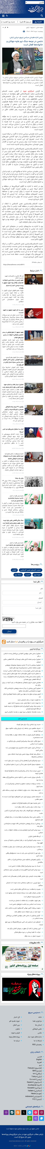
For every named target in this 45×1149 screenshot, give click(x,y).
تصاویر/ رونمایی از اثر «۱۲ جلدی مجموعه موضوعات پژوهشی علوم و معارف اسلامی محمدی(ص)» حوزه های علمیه (23, 666)
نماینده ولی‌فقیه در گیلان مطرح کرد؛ (13, 454)
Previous (39, 990)
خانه (40, 1017)
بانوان (18, 1029)
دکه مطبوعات (34, 942)
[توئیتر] (23, 1112)
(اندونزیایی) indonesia (33, 1096)
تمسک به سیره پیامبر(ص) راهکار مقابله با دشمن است (24, 866)
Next (5, 990)
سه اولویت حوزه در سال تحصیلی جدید (29, 700)
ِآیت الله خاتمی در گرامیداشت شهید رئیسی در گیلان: (14, 277)
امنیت (27, 574)
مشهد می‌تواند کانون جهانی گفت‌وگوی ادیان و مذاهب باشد (23, 908)
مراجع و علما (37, 1021)
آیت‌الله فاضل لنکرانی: (34, 836)
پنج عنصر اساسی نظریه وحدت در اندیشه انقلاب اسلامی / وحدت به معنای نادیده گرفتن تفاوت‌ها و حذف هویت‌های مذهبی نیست (22, 672)
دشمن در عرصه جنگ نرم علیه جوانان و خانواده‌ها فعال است (25, 43)
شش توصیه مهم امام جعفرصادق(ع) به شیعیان (26, 803)
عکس (40, 1033)
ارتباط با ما (38, 1040)
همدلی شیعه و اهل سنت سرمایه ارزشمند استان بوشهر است (23, 893)
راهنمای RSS (37, 1044)
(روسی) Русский (36, 1079)
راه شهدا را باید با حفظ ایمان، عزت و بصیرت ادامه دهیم (24, 703)
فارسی (39, 1056)
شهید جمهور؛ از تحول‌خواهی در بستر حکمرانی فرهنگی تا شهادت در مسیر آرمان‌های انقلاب (12, 335)
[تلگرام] (29, 1112)
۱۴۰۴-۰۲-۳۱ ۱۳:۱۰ (17, 424)
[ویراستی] (41, 1118)
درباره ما (17, 1040)
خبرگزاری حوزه (28, 91)
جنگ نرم (18, 574)
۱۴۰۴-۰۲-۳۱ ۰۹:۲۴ (17, 473)
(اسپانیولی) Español (34, 1082)
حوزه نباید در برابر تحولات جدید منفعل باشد (27, 912)
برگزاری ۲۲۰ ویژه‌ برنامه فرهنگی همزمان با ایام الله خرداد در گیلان (13, 408)
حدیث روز (38, 21)
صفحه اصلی (39, 28)
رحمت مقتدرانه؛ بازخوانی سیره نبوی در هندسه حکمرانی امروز (23, 712)
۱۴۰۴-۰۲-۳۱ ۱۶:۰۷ (17, 352)
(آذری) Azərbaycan (35, 1085)
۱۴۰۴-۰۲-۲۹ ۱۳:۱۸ (17, 515)
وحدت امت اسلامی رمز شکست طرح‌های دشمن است (25, 904)
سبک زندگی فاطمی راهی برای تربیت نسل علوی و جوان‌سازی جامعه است (13, 521)
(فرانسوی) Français (35, 1068)
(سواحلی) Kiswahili (35, 1088)
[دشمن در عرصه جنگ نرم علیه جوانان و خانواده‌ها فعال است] (22, 61)
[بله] (12, 1112)
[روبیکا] (6, 1112)
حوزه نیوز (37, 574)
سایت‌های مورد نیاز (35, 1037)
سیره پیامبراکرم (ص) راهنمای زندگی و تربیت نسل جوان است (23, 761)
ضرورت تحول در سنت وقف (32, 936)
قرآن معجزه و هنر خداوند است (14, 545)
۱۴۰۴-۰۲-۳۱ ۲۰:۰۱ (17, 327)
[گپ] (35, 1118)
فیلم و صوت (15, 1033)
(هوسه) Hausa (36, 1093)
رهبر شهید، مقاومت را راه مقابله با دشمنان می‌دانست (25, 901)
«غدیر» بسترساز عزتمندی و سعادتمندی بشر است (15, 499)
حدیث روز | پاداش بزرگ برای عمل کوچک (28, 724)
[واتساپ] (29, 1118)
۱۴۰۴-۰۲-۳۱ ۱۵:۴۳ (17, 379)
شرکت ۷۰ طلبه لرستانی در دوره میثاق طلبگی (27, 932)
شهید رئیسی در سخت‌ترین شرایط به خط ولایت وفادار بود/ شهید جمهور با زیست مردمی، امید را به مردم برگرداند (12, 284)
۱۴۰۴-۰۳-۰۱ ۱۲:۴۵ (17, 305)
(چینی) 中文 (37, 1099)
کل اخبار (17, 1017)
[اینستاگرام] (41, 1112)
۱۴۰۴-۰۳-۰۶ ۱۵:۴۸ (17, 448)
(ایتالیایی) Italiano (35, 1090)
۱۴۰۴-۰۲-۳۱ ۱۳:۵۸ (17, 402)
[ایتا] (18, 1112)
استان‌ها (33, 28)
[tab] (22, 719)
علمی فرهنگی (37, 1029)
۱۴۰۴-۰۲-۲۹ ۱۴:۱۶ (17, 491)
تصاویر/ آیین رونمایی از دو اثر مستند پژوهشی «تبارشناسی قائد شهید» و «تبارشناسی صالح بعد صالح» (22, 689)
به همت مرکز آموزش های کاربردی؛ (14, 357)
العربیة (39, 1062)
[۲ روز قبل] (22, 957)
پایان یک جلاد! (19, 478)
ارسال (9, 631)
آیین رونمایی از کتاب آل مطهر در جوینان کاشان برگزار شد (24, 929)
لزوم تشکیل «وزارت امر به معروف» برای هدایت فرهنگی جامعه (13, 457)
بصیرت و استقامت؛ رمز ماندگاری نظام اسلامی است (25, 889)
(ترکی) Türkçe (36, 1076)
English (39, 1059)
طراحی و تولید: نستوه (20, 1146)
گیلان (27, 28)
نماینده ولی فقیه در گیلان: (16, 496)
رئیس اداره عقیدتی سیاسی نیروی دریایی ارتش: (26, 37)
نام (42, 588)
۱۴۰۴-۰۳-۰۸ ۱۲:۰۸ (17, 538)
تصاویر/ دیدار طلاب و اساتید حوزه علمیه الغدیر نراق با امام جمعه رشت (12, 386)
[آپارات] (35, 1112)
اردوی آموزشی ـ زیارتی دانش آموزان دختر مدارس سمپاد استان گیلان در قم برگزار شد (13, 362)
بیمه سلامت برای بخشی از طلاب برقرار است (28, 807)
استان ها (38, 1025)
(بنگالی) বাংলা (37, 1073)
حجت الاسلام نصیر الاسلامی (30, 570)
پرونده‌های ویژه (33, 974)
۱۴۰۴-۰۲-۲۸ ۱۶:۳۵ (17, 560)
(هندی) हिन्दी (37, 1071)
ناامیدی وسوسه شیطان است (32, 897)
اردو (40, 1065)
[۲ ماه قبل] (22, 989)
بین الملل (16, 1025)
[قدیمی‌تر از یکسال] (34, 279)
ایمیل (41, 598)
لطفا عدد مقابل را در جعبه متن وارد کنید (27, 622)
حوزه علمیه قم (14, 1021)
